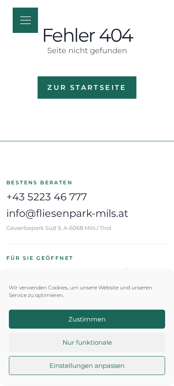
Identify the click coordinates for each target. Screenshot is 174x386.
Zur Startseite (87, 88)
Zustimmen (87, 319)
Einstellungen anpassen (87, 366)
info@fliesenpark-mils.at (67, 213)
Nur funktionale (87, 342)
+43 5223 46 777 (46, 197)
